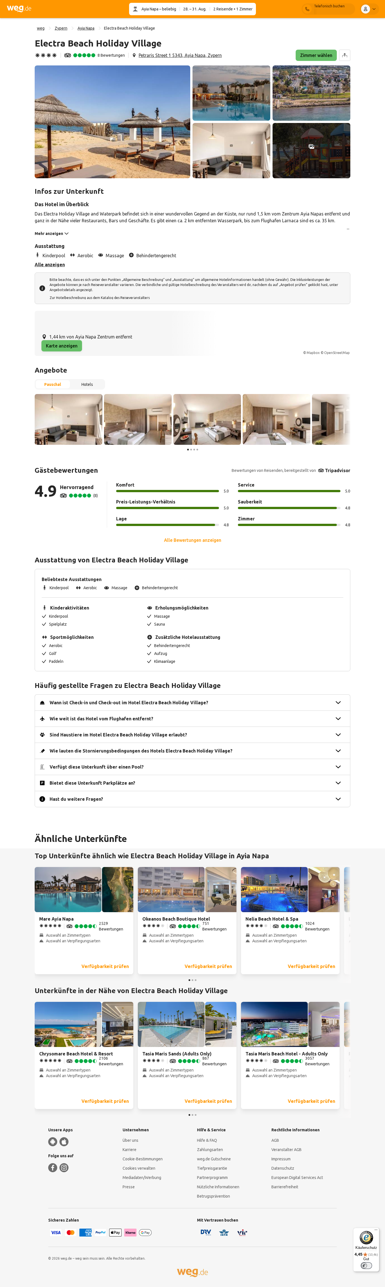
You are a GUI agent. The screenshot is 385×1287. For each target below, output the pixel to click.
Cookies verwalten (139, 1168)
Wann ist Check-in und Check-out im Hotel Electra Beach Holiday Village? (129, 702)
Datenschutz (282, 1168)
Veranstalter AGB (286, 1149)
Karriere (129, 1149)
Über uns (130, 1140)
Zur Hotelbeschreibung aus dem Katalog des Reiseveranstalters (100, 298)
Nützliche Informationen (218, 1187)
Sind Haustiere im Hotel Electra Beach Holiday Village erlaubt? (118, 734)
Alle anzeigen (50, 264)
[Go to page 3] (194, 449)
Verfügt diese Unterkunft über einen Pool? (97, 766)
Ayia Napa (149, 9)
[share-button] (345, 55)
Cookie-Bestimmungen (143, 1159)
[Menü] (376, 1231)
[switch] (366, 1265)
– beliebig (167, 9)
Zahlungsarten (210, 1149)
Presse (129, 1187)
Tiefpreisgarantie (212, 1168)
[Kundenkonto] (369, 9)
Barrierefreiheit (284, 1187)
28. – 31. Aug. (194, 9)
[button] (112, 121)
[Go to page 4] (197, 449)
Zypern (61, 28)
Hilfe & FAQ (207, 1140)
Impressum (281, 1159)
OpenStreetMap (337, 353)
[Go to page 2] (191, 449)
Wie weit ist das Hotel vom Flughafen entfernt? (101, 718)
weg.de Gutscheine (214, 1159)
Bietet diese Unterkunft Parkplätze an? (92, 783)
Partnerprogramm (212, 1177)
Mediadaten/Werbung (142, 1177)
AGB (275, 1140)
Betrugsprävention (213, 1196)
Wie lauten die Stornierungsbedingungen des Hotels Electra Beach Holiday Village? (141, 750)
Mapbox (313, 353)
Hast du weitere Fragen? (76, 799)
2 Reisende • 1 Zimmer (233, 9)
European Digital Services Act (297, 1177)
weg (41, 28)
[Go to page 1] (188, 449)
